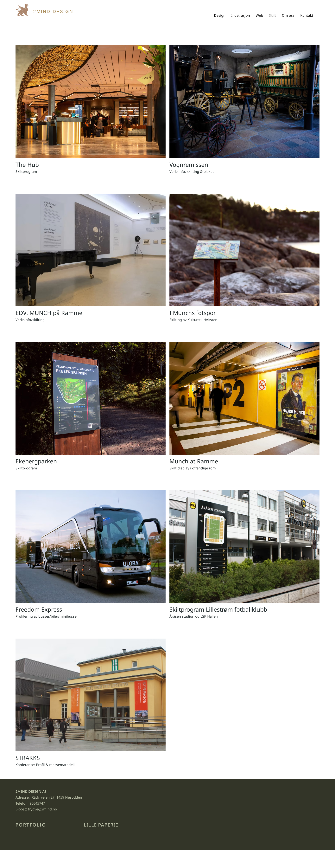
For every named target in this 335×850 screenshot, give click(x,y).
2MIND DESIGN (53, 11)
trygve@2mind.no (42, 809)
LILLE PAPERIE (101, 824)
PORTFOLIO (31, 824)
